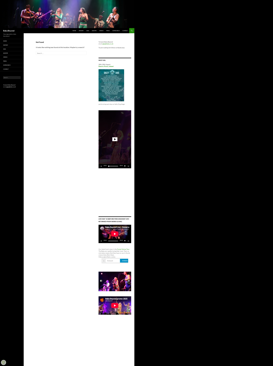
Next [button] (128, 281)
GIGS (87, 30)
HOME (74, 30)
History (81, 30)
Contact (125, 30)
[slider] (113, 166)
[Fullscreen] (128, 166)
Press (108, 30)
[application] (115, 139)
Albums (94, 30)
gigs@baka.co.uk (107, 44)
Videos (101, 30)
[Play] (101, 166)
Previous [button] (101, 281)
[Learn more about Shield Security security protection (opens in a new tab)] (3, 362)
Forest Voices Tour (123, 249)
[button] (114, 139)
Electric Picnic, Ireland (106, 66)
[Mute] (125, 166)
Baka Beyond (8, 30)
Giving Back (116, 30)
